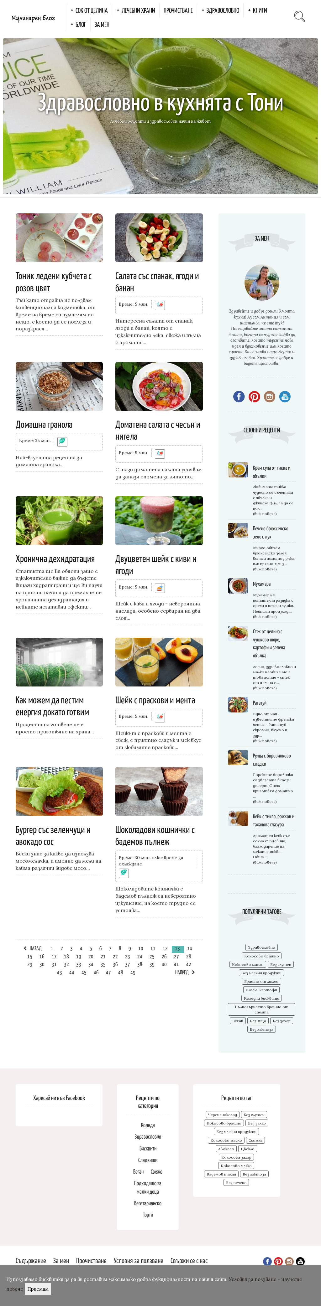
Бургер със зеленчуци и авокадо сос (53, 835)
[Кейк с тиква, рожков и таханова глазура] (238, 819)
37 (127, 964)
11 (152, 948)
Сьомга (255, 1140)
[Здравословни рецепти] (160, 305)
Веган (237, 1020)
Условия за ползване (138, 1260)
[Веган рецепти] (62, 442)
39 (152, 964)
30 (42, 964)
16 (42, 956)
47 (108, 972)
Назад (36, 948)
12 (165, 948)
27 (176, 956)
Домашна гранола (44, 424)
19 (78, 956)
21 (103, 956)
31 (54, 964)
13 (177, 948)
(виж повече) (265, 513)
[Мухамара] (238, 586)
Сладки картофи (261, 989)
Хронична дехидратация (55, 558)
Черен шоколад (222, 1114)
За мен (102, 24)
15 (29, 956)
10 (140, 948)
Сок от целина (92, 10)
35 (103, 964)
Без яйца (258, 1020)
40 (164, 964)
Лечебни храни (138, 10)
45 (84, 972)
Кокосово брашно (261, 956)
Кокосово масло (248, 964)
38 (139, 964)
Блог (81, 24)
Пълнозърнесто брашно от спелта (261, 1009)
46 (96, 972)
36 (115, 964)
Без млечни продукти (261, 973)
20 (90, 956)
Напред (182, 972)
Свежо (156, 1171)
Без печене (236, 1182)
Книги (260, 10)
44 (71, 972)
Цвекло (248, 1148)
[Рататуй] (238, 705)
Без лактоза (261, 1029)
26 (164, 956)
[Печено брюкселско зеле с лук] (238, 531)
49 (132, 972)
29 (29, 964)
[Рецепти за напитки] (160, 588)
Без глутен (280, 964)
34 (90, 964)
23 (127, 956)
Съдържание (31, 1260)
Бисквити (147, 1148)
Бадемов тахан (221, 1174)
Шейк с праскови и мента (155, 699)
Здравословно (223, 10)
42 (188, 964)
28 (188, 956)
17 (54, 956)
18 (66, 956)
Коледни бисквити (261, 998)
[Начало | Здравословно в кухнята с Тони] (33, 17)
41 (176, 964)
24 (139, 956)
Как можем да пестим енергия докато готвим (52, 705)
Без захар (282, 1020)
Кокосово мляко (236, 1165)
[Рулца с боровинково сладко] (238, 758)
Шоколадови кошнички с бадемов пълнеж (155, 835)
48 (120, 972)
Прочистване (178, 10)
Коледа (148, 1124)
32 (66, 964)
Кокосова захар (236, 1157)
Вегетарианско (147, 1203)
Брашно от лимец (261, 981)
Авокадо (226, 1148)
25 (152, 956)
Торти (148, 1214)
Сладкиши (147, 1159)
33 (78, 964)
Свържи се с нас (189, 1260)
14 (189, 948)
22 (115, 956)
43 (59, 972)
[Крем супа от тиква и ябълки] (238, 470)
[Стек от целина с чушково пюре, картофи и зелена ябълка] (238, 634)
